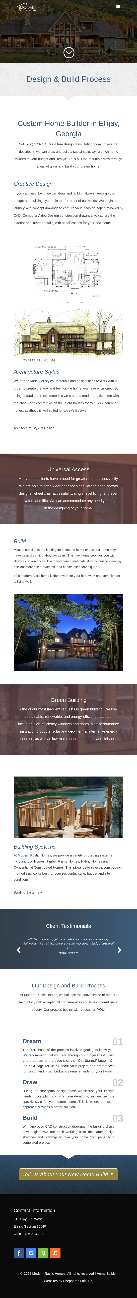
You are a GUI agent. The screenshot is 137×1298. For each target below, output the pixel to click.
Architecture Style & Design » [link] (35, 428)
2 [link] (68, 660)
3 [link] (71, 660)
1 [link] (65, 660)
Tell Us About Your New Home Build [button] (65, 1174)
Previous (18, 953)
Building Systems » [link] (28, 892)
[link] (27, 6)
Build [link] (30, 1117)
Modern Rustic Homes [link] (48, 1273)
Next (118, 953)
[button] (118, 8)
